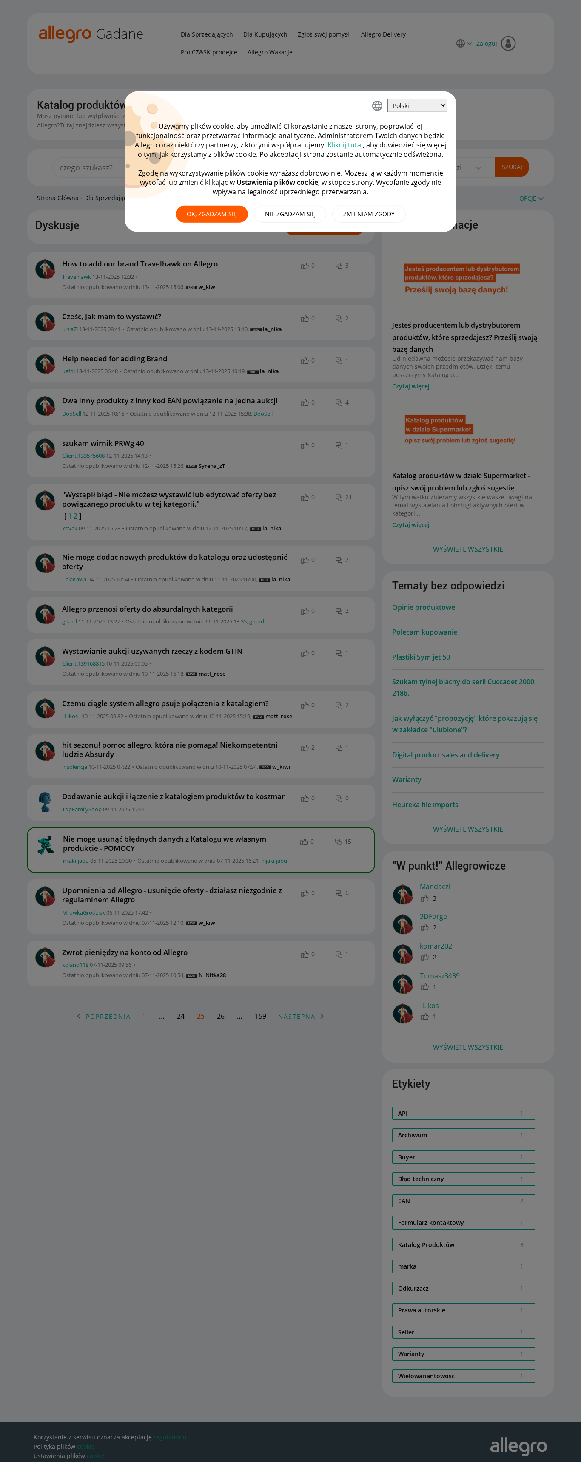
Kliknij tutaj (345, 145)
